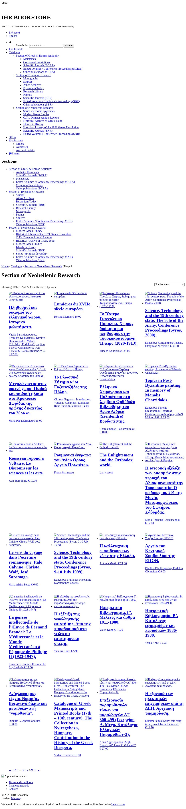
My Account (16, 140)
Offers (12, 137)
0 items (15, 153)
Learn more (118, 804)
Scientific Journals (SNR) (37, 130)
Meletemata (30, 58)
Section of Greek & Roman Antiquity (37, 55)
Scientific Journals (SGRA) (39, 65)
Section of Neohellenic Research (34, 107)
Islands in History (33, 124)
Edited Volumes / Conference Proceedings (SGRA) (52, 68)
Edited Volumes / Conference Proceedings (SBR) (51, 101)
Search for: (22, 45)
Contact (13, 788)
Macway (16, 798)
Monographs (30, 78)
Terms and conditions (21, 782)
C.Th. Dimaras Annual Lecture (41, 117)
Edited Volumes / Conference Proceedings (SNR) (51, 133)
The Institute (16, 49)
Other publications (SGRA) (39, 71)
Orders (20, 143)
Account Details (25, 150)
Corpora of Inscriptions (36, 62)
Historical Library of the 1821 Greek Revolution (51, 127)
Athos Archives (32, 84)
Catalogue (14, 52)
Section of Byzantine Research (33, 75)
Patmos (27, 94)
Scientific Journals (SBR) (37, 98)
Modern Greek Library (29, 230)
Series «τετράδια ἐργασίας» (39, 111)
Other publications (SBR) (37, 104)
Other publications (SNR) (30, 260)
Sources (27, 81)
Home (5, 266)
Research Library (33, 91)
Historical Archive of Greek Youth (42, 120)
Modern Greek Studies (36, 114)
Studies (20, 194)
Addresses (22, 146)
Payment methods (19, 785)
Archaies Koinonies (27, 172)
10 (34, 769)
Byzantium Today (33, 88)
